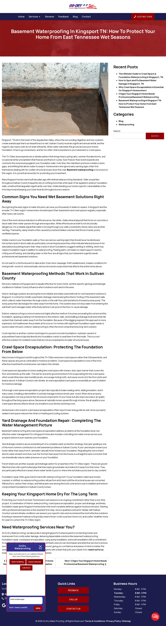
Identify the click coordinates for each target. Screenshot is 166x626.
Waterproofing (126, 124)
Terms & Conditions (95, 621)
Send (38, 608)
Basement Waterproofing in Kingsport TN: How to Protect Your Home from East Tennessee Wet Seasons (140, 103)
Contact (86, 16)
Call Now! (26, 568)
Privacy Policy (113, 621)
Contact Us (73, 608)
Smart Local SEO (21, 607)
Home (21, 16)
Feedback (63, 16)
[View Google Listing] (4, 606)
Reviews (49, 16)
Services (33, 16)
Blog (75, 16)
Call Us (73, 599)
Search (116, 131)
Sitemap (126, 621)
